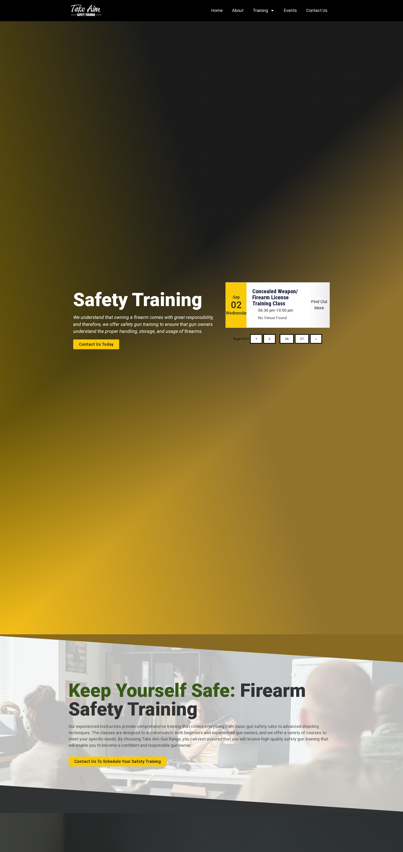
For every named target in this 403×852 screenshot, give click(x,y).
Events (290, 10)
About (237, 10)
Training (260, 10)
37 (302, 339)
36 (286, 339)
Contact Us (316, 10)
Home (217, 10)
